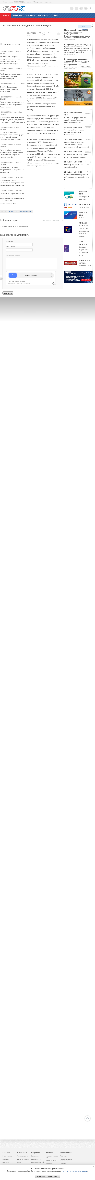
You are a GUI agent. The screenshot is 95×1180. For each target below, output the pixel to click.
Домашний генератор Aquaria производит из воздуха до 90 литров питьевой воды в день (13, 119)
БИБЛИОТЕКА (43, 15)
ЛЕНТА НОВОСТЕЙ (7, 20)
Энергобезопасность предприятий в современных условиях (13, 169)
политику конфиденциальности (74, 1171)
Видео (19, 1162)
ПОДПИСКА (56, 15)
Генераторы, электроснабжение (20, 211)
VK (76, 8)
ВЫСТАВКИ (39, 20)
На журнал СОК (36, 1159)
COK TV (48, 20)
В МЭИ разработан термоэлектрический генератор (10, 89)
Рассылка (49, 1163)
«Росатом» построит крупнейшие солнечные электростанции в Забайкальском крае (11, 60)
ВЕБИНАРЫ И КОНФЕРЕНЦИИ (24, 20)
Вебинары (5, 1159)
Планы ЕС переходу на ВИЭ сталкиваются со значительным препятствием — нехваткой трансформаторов (13, 198)
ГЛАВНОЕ (5, 15)
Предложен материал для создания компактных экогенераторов (12, 76)
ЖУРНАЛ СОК (17, 15)
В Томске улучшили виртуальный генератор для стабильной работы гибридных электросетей (13, 136)
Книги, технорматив (23, 1159)
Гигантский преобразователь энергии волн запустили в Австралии (13, 104)
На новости (34, 1156)
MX (86, 8)
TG (72, 8)
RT (81, 8)
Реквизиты (63, 1156)
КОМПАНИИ (30, 15)
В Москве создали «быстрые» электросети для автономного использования (13, 182)
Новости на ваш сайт (38, 1162)
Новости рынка (84, 26)
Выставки (5, 1162)
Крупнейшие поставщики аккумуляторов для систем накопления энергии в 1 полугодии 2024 (12, 153)
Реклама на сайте (51, 1160)
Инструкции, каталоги (23, 1156)
